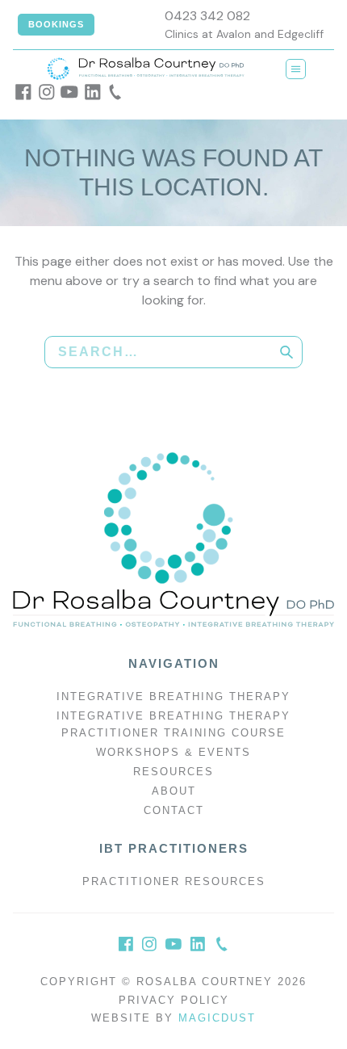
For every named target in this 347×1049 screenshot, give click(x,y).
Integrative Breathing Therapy (173, 696)
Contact (174, 810)
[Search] (286, 352)
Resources (173, 772)
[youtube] (69, 92)
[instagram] (46, 92)
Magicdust (217, 1018)
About (174, 791)
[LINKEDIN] (197, 944)
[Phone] (115, 92)
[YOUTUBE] (173, 944)
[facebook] (23, 92)
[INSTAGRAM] (149, 944)
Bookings (56, 24)
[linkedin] (92, 92)
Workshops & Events (173, 752)
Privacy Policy (174, 1000)
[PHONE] (222, 944)
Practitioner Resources (173, 881)
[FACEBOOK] (126, 944)
